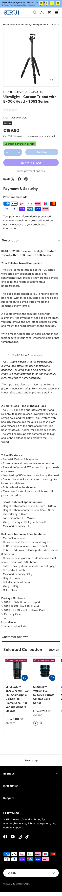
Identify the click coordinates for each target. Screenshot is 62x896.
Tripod (39, 25)
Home (6, 25)
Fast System (29, 25)
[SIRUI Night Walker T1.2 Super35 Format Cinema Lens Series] (45, 670)
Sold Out (42, 152)
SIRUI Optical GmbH (20, 883)
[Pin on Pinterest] (26, 179)
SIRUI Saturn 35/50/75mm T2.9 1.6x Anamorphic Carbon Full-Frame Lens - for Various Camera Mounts (17, 699)
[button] (31, 240)
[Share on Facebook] (19, 179)
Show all (54, 649)
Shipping (17, 135)
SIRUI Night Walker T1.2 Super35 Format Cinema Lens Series (43, 695)
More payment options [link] (31, 171)
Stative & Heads (16, 25)
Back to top (31, 760)
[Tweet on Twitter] (12, 179)
